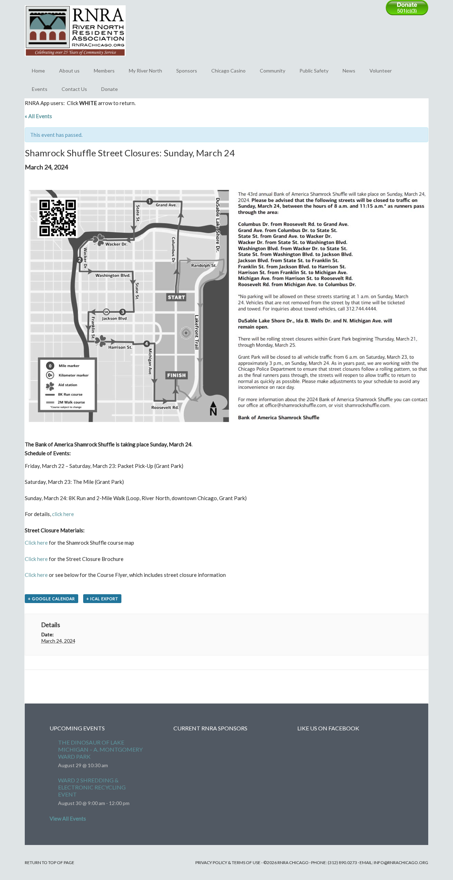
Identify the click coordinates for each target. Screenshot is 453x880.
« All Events (38, 116)
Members (104, 71)
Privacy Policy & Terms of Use (227, 862)
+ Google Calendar (51, 598)
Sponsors (186, 71)
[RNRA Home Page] (75, 59)
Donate (109, 89)
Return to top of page (49, 862)
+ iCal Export (102, 598)
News (349, 71)
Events (39, 89)
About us (69, 71)
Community (272, 71)
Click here (36, 542)
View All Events (68, 818)
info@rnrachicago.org (401, 862)
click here (63, 514)
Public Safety (313, 71)
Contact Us (74, 89)
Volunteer (380, 71)
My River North (145, 71)
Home (38, 71)
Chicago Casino (228, 71)
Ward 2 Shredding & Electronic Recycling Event (92, 787)
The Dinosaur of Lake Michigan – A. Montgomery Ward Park (100, 749)
